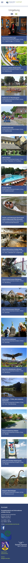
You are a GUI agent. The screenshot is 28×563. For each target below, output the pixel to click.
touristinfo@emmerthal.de (12, 524)
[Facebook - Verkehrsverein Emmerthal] (3, 527)
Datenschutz (4, 553)
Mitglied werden (5, 558)
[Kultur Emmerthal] (6, 535)
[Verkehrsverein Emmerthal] (14, 2)
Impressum (4, 552)
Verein (3, 557)
